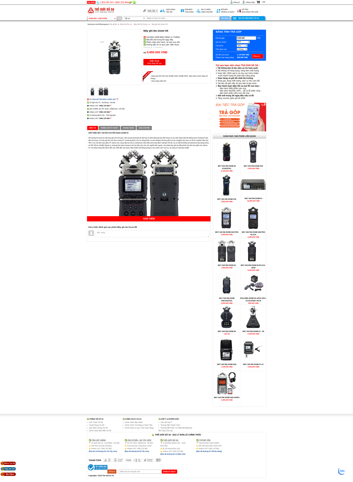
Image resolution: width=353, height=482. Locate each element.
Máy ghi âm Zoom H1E (226, 199)
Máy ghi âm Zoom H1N (253, 166)
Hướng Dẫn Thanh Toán (170, 425)
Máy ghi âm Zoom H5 (160, 24)
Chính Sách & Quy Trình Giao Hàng (139, 428)
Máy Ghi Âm (124, 24)
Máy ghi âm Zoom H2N (226, 364)
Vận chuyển (144, 128)
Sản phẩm (91, 2)
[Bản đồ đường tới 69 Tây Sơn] (137, 451)
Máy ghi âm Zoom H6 (227, 265)
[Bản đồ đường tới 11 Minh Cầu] (172, 454)
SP (263, 2)
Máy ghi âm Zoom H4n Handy (227, 397)
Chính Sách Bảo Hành (134, 422)
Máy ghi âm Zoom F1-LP (253, 364)
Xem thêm (149, 219)
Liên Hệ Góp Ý (166, 422)
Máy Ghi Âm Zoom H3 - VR (253, 331)
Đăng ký (236, 2)
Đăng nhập (250, 2)
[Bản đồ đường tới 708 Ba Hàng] (209, 451)
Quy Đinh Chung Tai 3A (98, 428)
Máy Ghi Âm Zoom (140, 24)
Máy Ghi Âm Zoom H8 (227, 331)
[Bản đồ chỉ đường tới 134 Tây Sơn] (103, 451)
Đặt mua (154, 61)
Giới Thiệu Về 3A (96, 422)
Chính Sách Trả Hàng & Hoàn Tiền (139, 425)
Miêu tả (92, 128)
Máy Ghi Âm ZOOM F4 (253, 198)
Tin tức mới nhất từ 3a (248, 18)
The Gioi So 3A (108, 476)
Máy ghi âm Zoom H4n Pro (226, 232)
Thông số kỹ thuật (109, 128)
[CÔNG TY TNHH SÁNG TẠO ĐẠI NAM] (100, 14)
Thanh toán (128, 128)
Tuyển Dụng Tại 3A (96, 425)
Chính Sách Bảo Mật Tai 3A (100, 431)
